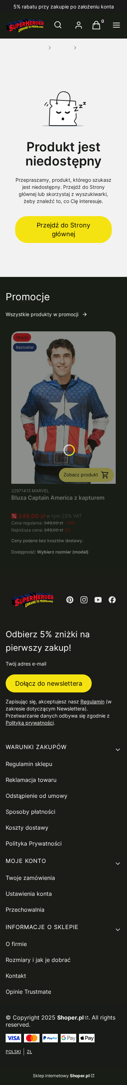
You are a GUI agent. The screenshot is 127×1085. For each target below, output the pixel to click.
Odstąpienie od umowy (36, 795)
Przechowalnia (25, 909)
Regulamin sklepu (29, 763)
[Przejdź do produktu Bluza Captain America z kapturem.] (63, 407)
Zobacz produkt (81, 474)
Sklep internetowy (61, 1075)
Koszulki (62, 47)
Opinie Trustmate (28, 991)
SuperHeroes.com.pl (26, 47)
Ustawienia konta (29, 893)
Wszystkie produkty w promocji (42, 314)
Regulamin (92, 701)
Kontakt (16, 975)
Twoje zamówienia (30, 877)
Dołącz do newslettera (48, 683)
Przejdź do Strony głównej (63, 229)
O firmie (16, 943)
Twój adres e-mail (26, 664)
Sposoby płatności (30, 811)
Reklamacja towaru (31, 779)
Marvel (86, 47)
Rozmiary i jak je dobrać (38, 959)
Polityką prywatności (30, 723)
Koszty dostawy (27, 827)
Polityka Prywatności (34, 843)
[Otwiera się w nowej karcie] (70, 600)
